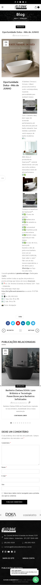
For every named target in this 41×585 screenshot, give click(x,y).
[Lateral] (2, 178)
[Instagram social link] (17, 2)
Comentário (6, 443)
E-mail (4, 476)
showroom (31, 281)
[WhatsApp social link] (25, 2)
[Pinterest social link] (23, 2)
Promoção (23, 18)
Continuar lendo (20, 415)
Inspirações (20, 386)
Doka (20, 317)
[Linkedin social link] (23, 323)
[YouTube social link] (20, 2)
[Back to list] (20, 330)
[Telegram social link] (33, 323)
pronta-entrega (22, 273)
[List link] (20, 537)
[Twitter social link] (13, 323)
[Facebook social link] (15, 2)
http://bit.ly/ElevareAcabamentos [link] (13, 291)
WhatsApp (26, 268)
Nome (4, 467)
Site (3, 484)
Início (16, 18)
